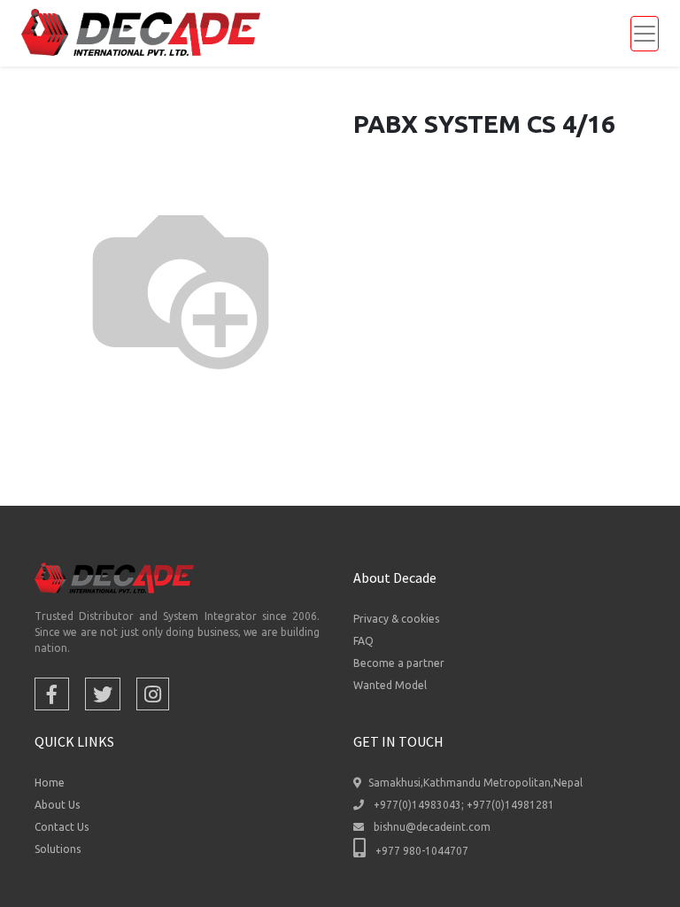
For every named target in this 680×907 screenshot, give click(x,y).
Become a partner (398, 663)
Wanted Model (390, 685)
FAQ (363, 641)
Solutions (58, 849)
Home (50, 782)
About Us (57, 804)
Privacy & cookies (396, 618)
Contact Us (62, 827)
